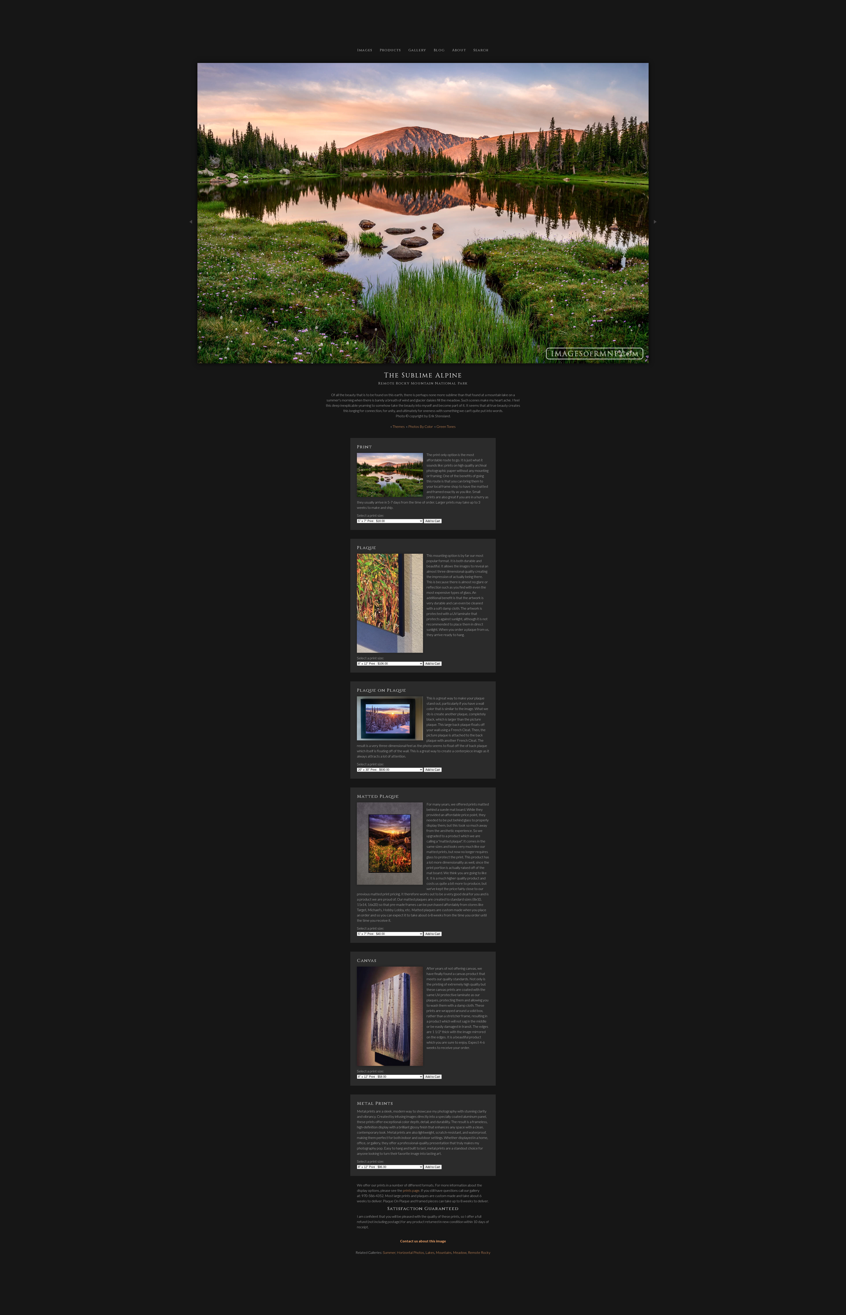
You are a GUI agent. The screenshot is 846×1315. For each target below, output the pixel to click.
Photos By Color (420, 426)
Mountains (444, 1252)
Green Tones (446, 426)
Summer (389, 1252)
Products (390, 50)
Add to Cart (432, 521)
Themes (399, 426)
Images (364, 50)
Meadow (460, 1252)
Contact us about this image (423, 1241)
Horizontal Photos (410, 1252)
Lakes (429, 1252)
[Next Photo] (655, 237)
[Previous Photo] (190, 237)
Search (481, 50)
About (459, 50)
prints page (411, 1190)
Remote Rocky (479, 1252)
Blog (439, 50)
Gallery (417, 50)
